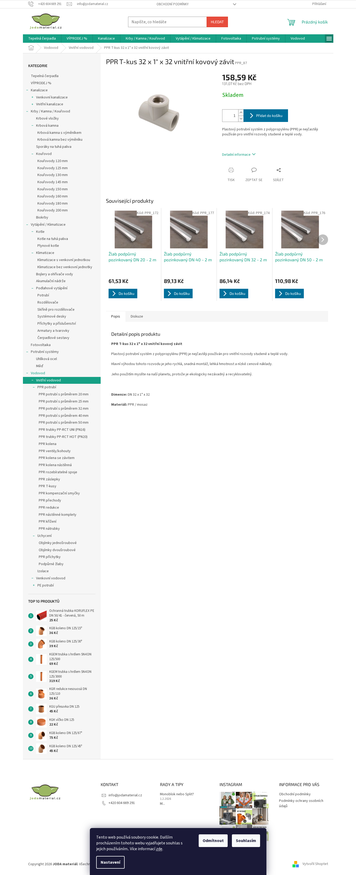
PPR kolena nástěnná (55, 465)
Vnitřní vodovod (48, 380)
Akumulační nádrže (51, 281)
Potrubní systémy (45, 351)
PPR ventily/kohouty (55, 451)
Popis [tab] (115, 316)
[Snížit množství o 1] (240, 119)
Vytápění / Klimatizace (48, 224)
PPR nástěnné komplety (57, 514)
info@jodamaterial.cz (125, 795)
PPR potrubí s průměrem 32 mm (64, 408)
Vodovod (38, 373)
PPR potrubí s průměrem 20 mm (64, 394)
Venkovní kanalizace (52, 97)
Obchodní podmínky (173, 4)
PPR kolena (47, 444)
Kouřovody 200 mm (52, 210)
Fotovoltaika (41, 345)
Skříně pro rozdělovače (56, 309)
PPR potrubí (46, 387)
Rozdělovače (47, 302)
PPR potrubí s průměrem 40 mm (64, 415)
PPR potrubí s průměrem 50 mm (64, 422)
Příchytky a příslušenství (56, 323)
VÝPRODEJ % (41, 83)
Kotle (40, 231)
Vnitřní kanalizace (49, 104)
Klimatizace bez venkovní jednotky (64, 267)
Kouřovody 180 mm (52, 203)
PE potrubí (45, 585)
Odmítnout (213, 841)
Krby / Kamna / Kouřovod (50, 111)
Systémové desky (51, 316)
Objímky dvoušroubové (57, 550)
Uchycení (44, 535)
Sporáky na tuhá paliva (53, 146)
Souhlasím (246, 841)
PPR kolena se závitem (57, 458)
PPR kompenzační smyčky (59, 493)
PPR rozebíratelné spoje (58, 472)
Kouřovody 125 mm (52, 168)
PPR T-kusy (47, 486)
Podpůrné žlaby (51, 564)
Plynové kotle (48, 245)
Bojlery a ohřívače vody (54, 274)
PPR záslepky (49, 479)
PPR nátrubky (49, 528)
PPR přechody (50, 500)
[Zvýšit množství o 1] (240, 113)
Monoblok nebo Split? (177, 794)
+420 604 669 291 (122, 803)
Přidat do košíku (269, 115)
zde (159, 849)
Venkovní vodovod (50, 578)
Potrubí (43, 295)
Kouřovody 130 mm (52, 175)
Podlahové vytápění (51, 288)
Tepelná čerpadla (44, 76)
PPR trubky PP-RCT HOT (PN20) (63, 436)
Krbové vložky (47, 118)
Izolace (43, 571)
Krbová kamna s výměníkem (59, 132)
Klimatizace (45, 253)
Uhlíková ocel (46, 359)
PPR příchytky (50, 557)
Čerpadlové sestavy (53, 337)
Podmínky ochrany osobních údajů (301, 803)
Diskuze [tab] (137, 316)
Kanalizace (39, 90)
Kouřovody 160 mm (52, 196)
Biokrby (42, 217)
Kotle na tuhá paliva (52, 239)
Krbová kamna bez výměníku (59, 139)
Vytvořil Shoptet (315, 864)
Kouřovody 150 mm (52, 189)
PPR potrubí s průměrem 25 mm (64, 401)
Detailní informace (236, 154)
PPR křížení (47, 521)
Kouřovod (44, 154)
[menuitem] (42, 38)
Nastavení (110, 862)
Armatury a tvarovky (53, 330)
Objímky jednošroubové (58, 543)
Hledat (217, 22)
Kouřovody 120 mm (52, 161)
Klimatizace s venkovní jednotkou (63, 260)
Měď (39, 366)
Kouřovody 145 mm (52, 182)
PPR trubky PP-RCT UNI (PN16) (62, 429)
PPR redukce (49, 507)
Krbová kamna (47, 125)
